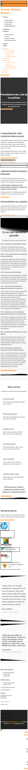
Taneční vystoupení (9, 38)
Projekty (5, 17)
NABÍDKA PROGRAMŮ (6, 496)
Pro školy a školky (9, 35)
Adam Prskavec (11, 721)
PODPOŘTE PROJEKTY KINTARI (9, 370)
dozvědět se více (5, 197)
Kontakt (5, 45)
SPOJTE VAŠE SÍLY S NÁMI (7, 109)
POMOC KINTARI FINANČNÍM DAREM (9, 158)
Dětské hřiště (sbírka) (10, 26)
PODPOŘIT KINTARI (5, 75)
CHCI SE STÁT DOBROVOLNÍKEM (8, 214)
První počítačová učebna (8, 672)
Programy (5, 31)
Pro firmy (7, 36)
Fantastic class (8, 24)
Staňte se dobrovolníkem (9, 683)
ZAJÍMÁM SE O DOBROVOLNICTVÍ (8, 162)
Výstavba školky (9, 20)
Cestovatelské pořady (10, 40)
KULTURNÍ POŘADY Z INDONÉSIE (8, 160)
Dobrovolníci (6, 29)
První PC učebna (9, 22)
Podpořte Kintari (7, 684)
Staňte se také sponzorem (7, 520)
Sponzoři (5, 43)
